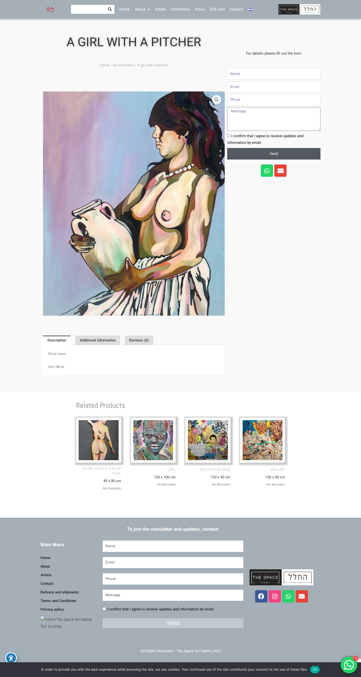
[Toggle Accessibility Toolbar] (11, 658)
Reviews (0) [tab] (139, 340)
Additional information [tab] (98, 340)
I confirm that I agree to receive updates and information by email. (161, 609)
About (140, 9)
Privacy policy (52, 609)
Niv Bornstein (123, 65)
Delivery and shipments (60, 592)
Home (124, 9)
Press (200, 9)
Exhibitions (180, 9)
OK (315, 669)
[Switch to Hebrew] (250, 9)
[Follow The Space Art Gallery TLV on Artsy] (69, 623)
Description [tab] (56, 340)
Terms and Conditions (58, 600)
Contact (236, 9)
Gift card (217, 9)
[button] (216, 99)
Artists (160, 9)
